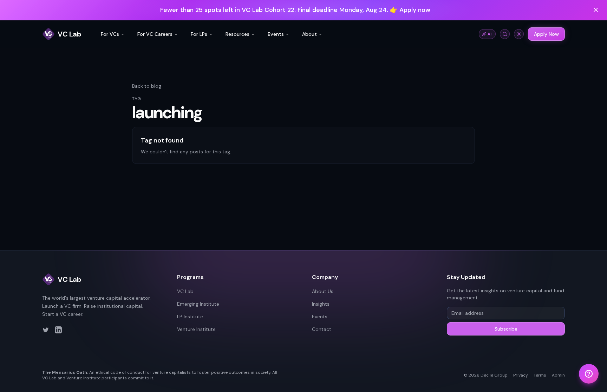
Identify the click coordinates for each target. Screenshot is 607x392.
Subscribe (506, 329)
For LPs (199, 34)
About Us (322, 291)
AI (490, 34)
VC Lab (185, 291)
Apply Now (546, 34)
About (309, 34)
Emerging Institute (198, 304)
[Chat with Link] (589, 374)
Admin (558, 375)
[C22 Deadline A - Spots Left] (303, 10)
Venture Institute (196, 329)
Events (276, 34)
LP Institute (190, 316)
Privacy (520, 375)
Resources (237, 34)
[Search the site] (505, 34)
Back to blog (146, 86)
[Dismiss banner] (595, 9)
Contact (321, 329)
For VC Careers (154, 34)
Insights (320, 304)
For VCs (110, 34)
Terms (540, 375)
